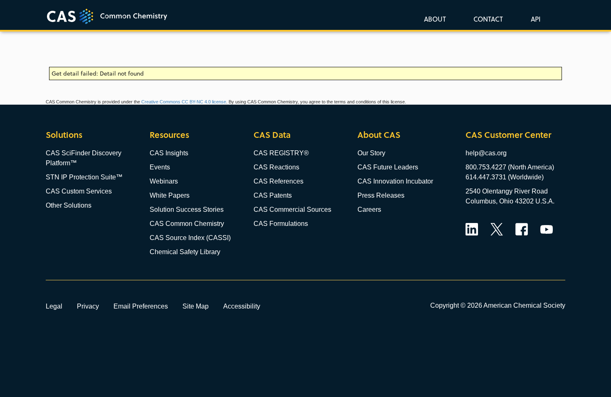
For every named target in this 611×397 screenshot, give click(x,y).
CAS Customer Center (508, 135)
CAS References (278, 181)
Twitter (496, 229)
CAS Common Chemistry (187, 223)
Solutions (64, 135)
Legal (54, 306)
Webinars (164, 181)
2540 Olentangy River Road (507, 191)
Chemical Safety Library (185, 251)
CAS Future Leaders (387, 167)
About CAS (378, 135)
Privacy (88, 306)
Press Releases (380, 195)
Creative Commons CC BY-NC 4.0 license (183, 101)
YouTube (546, 229)
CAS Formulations (281, 223)
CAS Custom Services (79, 191)
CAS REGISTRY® (281, 153)
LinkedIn (472, 229)
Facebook (521, 229)
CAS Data (272, 135)
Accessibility (241, 306)
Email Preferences (140, 306)
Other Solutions (68, 205)
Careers (369, 209)
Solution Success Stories (187, 209)
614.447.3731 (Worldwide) (505, 177)
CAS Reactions (276, 167)
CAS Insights (169, 153)
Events (160, 167)
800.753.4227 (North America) (510, 167)
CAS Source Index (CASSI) (190, 237)
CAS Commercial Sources (292, 209)
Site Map (195, 306)
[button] (534, 18)
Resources (169, 135)
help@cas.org (486, 153)
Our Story (371, 153)
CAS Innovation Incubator (395, 181)
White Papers (170, 195)
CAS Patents (273, 195)
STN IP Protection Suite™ (84, 177)
